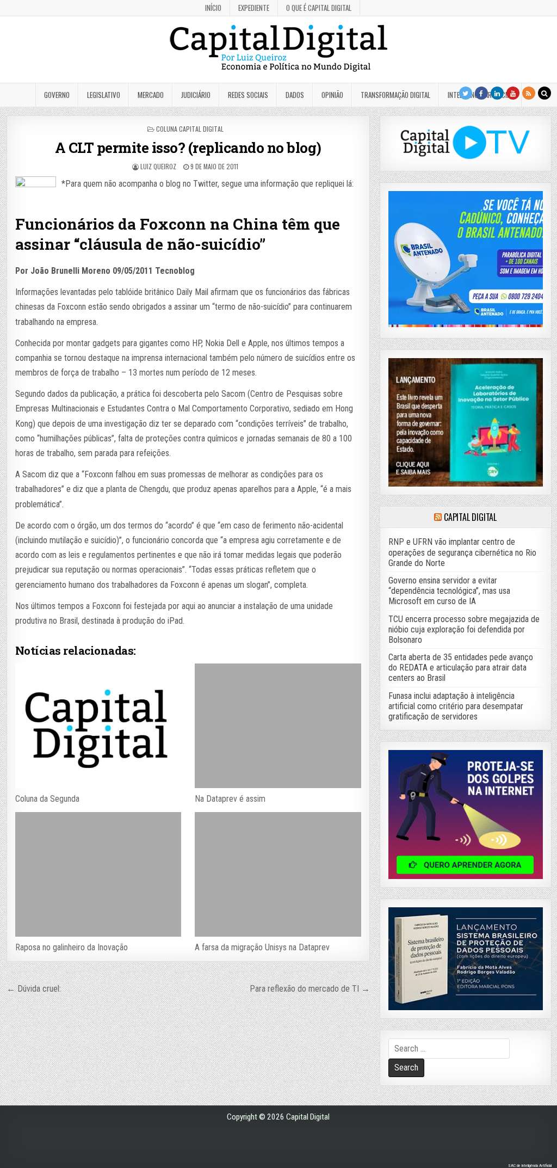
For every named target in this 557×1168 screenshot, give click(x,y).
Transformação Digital (395, 94)
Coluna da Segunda (47, 799)
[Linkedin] (497, 93)
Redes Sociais (248, 94)
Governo (57, 94)
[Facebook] (481, 93)
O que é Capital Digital (318, 7)
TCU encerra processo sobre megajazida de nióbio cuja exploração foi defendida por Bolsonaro (464, 629)
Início (213, 7)
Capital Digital (470, 517)
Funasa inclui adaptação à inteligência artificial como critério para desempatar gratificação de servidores (455, 706)
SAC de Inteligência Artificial (530, 1165)
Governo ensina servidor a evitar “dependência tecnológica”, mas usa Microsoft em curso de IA (449, 590)
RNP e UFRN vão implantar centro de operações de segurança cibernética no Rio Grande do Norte (462, 552)
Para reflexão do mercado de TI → (310, 988)
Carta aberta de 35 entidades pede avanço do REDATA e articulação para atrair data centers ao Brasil (460, 667)
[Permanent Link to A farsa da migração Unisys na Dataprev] (278, 874)
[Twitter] (465, 93)
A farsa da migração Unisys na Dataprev (262, 947)
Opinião (332, 94)
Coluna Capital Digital (190, 128)
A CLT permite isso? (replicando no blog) (188, 147)
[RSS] (528, 93)
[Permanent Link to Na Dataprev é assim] (278, 725)
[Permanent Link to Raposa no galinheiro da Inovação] (98, 874)
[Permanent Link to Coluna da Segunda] (98, 725)
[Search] (544, 93)
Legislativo (103, 94)
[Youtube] (512, 93)
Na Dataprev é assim (230, 799)
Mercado (151, 94)
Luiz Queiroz (158, 166)
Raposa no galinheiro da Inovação (71, 947)
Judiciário (196, 94)
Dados (295, 94)
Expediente (253, 7)
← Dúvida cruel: (34, 988)
